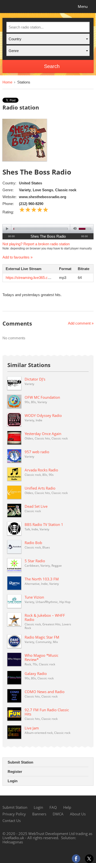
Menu (83, 6)
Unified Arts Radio (40, 488)
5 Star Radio (35, 560)
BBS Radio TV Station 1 (44, 524)
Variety (25, 190)
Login (12, 781)
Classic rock (65, 190)
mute (74, 228)
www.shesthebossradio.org (42, 197)
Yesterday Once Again (43, 433)
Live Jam (32, 728)
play (7, 228)
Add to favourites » (17, 257)
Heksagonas (12, 841)
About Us (78, 813)
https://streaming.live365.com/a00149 (36, 277)
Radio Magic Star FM (42, 637)
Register (15, 771)
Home (7, 82)
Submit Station (20, 762)
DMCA (58, 813)
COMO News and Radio (44, 691)
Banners (39, 813)
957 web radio (37, 451)
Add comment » (81, 323)
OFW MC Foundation (42, 397)
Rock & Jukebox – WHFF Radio (45, 617)
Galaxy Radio (36, 673)
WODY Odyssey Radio (43, 415)
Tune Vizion (34, 597)
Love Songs (43, 190)
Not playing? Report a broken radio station (36, 244)
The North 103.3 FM (42, 578)
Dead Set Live (36, 506)
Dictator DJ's (35, 379)
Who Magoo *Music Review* (41, 657)
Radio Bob (33, 542)
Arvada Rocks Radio (41, 469)
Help (67, 807)
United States (30, 183)
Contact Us (11, 820)
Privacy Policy (14, 813)
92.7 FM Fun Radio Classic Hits (47, 711)
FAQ (53, 807)
